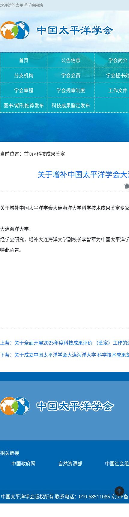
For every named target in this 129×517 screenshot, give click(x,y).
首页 (23, 60)
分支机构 (23, 75)
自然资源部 (70, 463)
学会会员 (70, 75)
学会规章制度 (70, 90)
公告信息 (70, 60)
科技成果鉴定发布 (71, 105)
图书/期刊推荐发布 (24, 105)
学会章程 (23, 90)
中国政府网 (23, 463)
